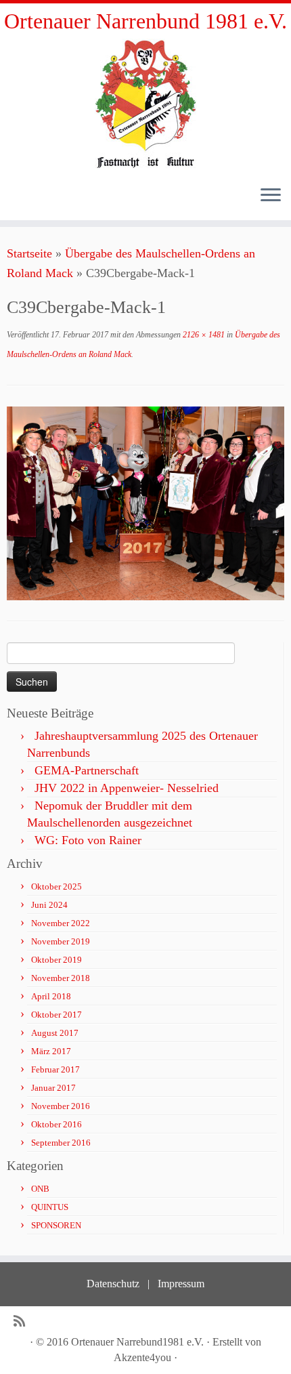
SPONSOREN (56, 1225)
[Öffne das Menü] (271, 196)
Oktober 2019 (56, 960)
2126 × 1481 (203, 334)
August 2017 (55, 1033)
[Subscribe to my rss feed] (23, 1321)
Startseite (29, 253)
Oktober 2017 (56, 1014)
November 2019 (60, 941)
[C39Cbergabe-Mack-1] (145, 502)
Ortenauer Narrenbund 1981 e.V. (145, 21)
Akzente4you (142, 1357)
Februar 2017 (55, 1069)
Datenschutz (113, 1283)
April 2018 (51, 996)
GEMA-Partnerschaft (87, 770)
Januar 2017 (53, 1088)
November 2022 (60, 923)
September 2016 (61, 1143)
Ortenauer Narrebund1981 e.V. (137, 1342)
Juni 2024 (49, 905)
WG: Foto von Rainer (88, 840)
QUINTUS (49, 1207)
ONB (40, 1189)
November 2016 (60, 1106)
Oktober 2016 (56, 1124)
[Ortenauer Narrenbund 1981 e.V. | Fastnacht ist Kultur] (145, 103)
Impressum (181, 1283)
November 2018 (60, 978)
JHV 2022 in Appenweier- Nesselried (127, 788)
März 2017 (51, 1051)
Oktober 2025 (56, 886)
